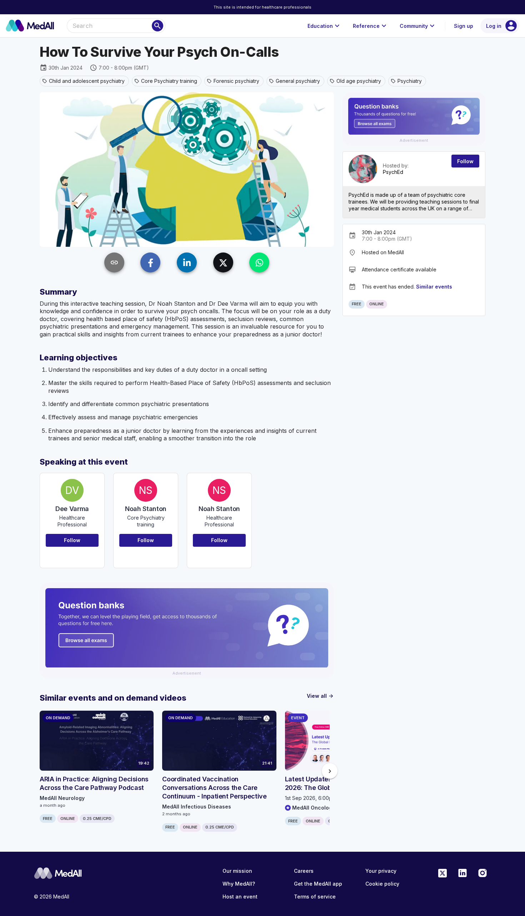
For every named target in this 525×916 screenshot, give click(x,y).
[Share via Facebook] (150, 262)
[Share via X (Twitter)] (223, 262)
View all (320, 696)
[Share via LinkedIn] (187, 262)
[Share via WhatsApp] (259, 262)
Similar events (434, 287)
